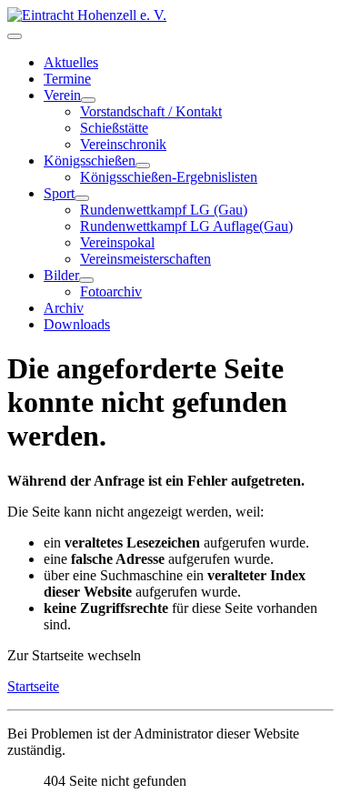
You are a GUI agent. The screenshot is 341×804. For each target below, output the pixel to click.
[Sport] (82, 198)
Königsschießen (89, 160)
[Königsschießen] (142, 165)
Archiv (64, 308)
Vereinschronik (123, 144)
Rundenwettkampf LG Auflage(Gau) (186, 226)
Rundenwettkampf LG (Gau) (163, 209)
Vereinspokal (117, 242)
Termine (67, 78)
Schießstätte (114, 128)
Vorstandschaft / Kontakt (151, 111)
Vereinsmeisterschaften (145, 258)
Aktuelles (71, 62)
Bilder (61, 275)
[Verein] (88, 100)
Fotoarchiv (111, 291)
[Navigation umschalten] (14, 36)
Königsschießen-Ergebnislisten (168, 177)
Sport (59, 193)
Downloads (77, 324)
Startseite (33, 686)
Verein (62, 95)
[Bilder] (86, 280)
